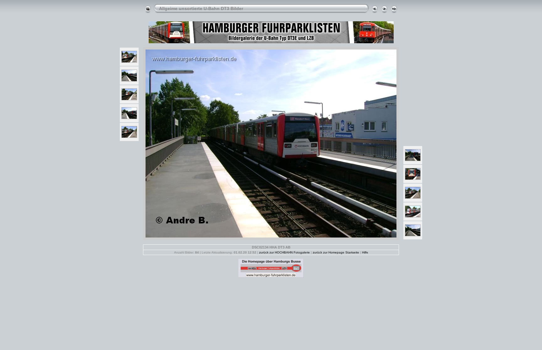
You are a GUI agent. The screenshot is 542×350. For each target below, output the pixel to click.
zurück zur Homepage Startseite (336, 252)
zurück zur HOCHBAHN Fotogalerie (284, 252)
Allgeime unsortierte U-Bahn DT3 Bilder (201, 8)
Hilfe (365, 252)
